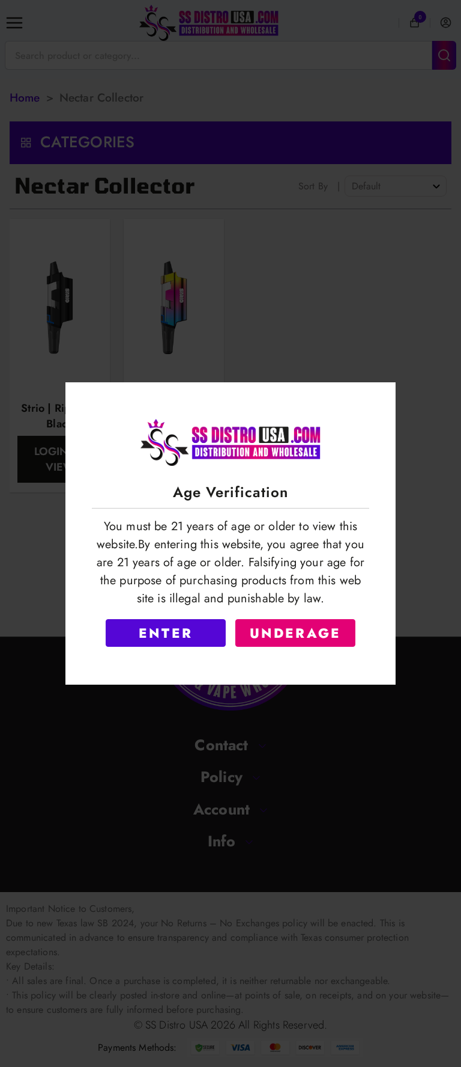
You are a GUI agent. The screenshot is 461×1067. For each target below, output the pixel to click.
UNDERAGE (296, 633)
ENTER (166, 633)
